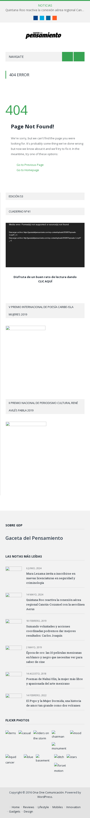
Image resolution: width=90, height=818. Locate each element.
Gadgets (14, 811)
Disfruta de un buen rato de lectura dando (45, 277)
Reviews (28, 807)
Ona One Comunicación (48, 792)
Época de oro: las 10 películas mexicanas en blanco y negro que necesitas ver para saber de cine (54, 657)
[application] (45, 245)
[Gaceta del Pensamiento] (45, 35)
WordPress (44, 797)
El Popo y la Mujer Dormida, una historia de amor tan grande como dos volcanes (53, 703)
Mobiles (57, 807)
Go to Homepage (28, 170)
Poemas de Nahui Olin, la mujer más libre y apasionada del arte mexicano (54, 681)
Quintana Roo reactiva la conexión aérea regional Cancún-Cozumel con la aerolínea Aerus (46, 10)
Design (28, 811)
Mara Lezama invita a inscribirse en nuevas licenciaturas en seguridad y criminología (50, 578)
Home (16, 807)
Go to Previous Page (30, 165)
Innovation (73, 807)
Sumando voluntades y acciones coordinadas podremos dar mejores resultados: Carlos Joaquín (51, 630)
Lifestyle (43, 807)
